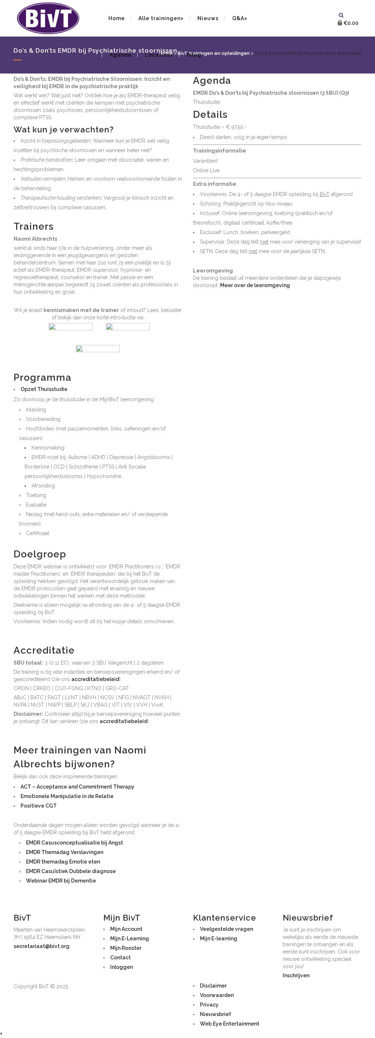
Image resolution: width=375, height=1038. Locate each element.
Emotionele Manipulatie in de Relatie (67, 796)
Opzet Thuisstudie (44, 389)
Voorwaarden (217, 995)
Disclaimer (213, 986)
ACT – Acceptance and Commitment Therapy (77, 787)
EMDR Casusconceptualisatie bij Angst (74, 843)
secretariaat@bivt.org (42, 946)
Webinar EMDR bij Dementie (61, 881)
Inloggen (121, 967)
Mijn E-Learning (129, 938)
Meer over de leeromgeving (255, 285)
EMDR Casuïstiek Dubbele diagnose (71, 871)
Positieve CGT (39, 806)
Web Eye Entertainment (229, 1024)
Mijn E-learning (218, 938)
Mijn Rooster (125, 948)
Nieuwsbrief (215, 1014)
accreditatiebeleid (95, 679)
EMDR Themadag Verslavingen (64, 852)
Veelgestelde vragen (226, 929)
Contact (120, 957)
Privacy (209, 1005)
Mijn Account (126, 929)
